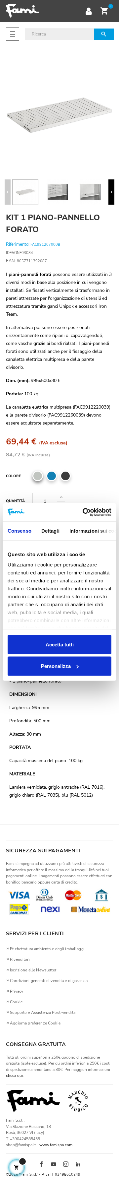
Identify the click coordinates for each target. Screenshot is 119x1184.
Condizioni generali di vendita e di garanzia (49, 980)
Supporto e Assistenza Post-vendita (42, 1012)
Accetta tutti (60, 644)
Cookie (16, 1002)
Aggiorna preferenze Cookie (35, 1023)
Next (111, 192)
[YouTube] (54, 1165)
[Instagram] (66, 1165)
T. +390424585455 (23, 1139)
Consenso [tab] (19, 530)
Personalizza (56, 666)
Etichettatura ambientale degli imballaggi (47, 949)
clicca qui (14, 1075)
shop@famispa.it (21, 1145)
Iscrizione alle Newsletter (33, 970)
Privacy (16, 991)
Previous (7, 192)
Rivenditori (20, 959)
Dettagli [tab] (50, 530)
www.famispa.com (55, 1145)
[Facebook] (41, 1165)
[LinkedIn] (78, 1165)
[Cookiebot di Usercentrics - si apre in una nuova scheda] (84, 512)
